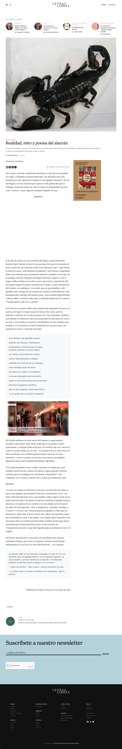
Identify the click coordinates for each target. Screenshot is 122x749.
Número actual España (67, 718)
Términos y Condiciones (61, 743)
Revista (14, 140)
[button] (7, 4)
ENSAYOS (38, 720)
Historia (38, 722)
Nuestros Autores (90, 715)
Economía (18, 23)
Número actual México (67, 715)
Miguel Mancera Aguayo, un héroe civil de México (21, 28)
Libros (12, 725)
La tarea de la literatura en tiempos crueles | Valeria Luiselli (108, 29)
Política (12, 709)
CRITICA (12, 720)
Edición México (80, 195)
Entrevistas (105, 23)
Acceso (88, 706)
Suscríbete (79, 198)
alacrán (10, 607)
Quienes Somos (90, 713)
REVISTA (63, 713)
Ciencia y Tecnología (79, 23)
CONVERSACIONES (41, 704)
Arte (11, 729)
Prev (75, 180)
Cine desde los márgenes (87, 191)
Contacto (88, 718)
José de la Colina (26, 620)
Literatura (13, 715)
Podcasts (63, 709)
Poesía (8, 140)
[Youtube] (93, 722)
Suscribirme (89, 709)
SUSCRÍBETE (112, 4)
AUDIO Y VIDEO (65, 704)
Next (98, 180)
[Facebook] (7, 167)
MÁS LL (88, 704)
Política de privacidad (73, 743)
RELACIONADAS (31, 632)
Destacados (64, 720)
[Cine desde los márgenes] (87, 178)
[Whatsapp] (15, 167)
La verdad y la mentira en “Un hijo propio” (50, 28)
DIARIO (12, 704)
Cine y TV (46, 23)
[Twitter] (10, 167)
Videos (112, 23)
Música (12, 727)
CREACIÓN (39, 711)
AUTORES (87, 632)
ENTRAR (104, 4)
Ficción (38, 715)
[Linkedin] (12, 167)
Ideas (37, 725)
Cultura (12, 706)
